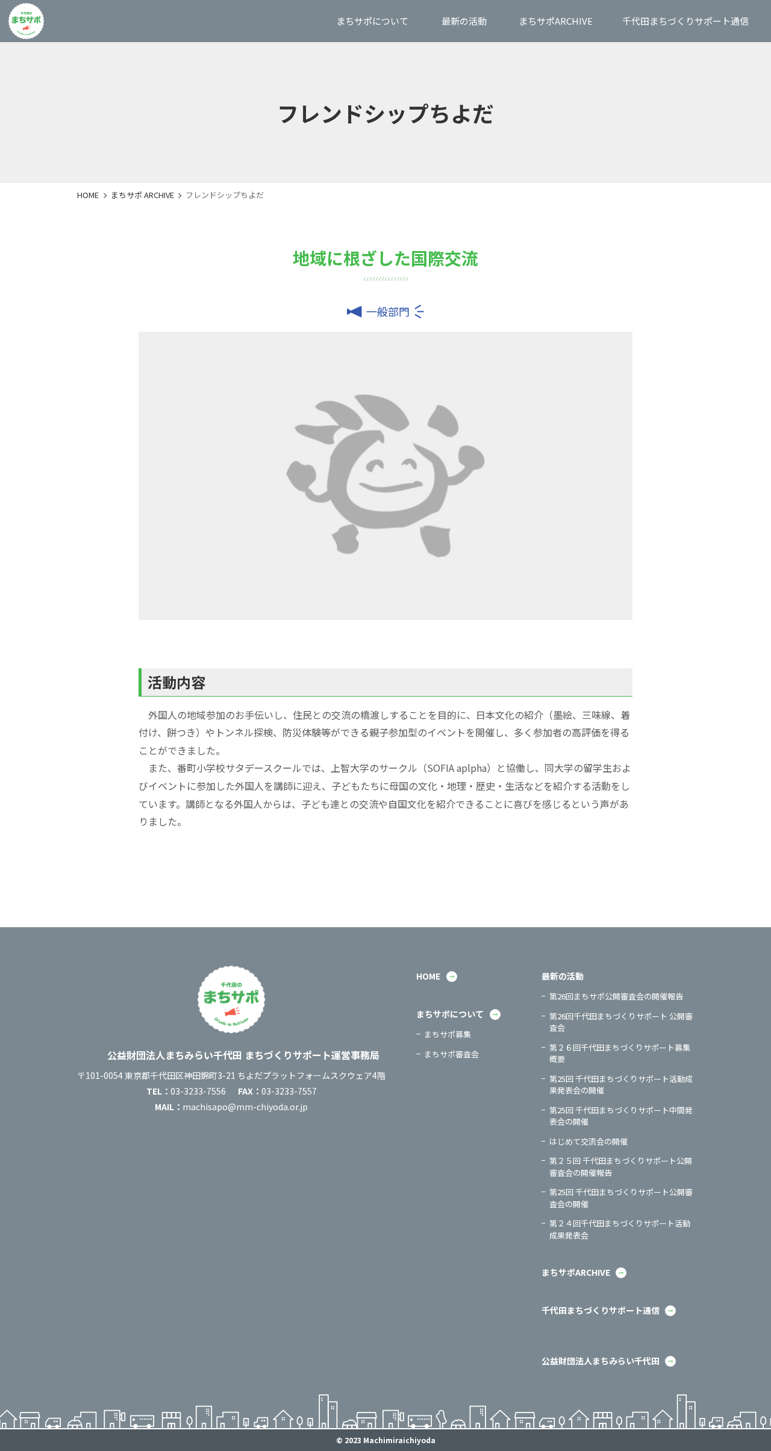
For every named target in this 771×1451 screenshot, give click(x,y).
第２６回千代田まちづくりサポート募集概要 (619, 1053)
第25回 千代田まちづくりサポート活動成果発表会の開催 (621, 1084)
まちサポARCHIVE (576, 1272)
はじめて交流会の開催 (588, 1141)
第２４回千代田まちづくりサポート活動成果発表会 (619, 1229)
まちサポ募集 (447, 1034)
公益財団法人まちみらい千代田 (601, 1361)
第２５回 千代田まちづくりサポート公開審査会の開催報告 (620, 1166)
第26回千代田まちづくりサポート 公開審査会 (621, 1022)
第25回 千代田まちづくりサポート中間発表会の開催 (621, 1116)
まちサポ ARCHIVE (142, 194)
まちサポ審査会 (451, 1054)
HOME (88, 194)
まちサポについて (450, 1014)
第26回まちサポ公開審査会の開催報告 (616, 996)
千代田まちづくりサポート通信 (601, 1310)
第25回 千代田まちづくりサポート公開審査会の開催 (621, 1198)
